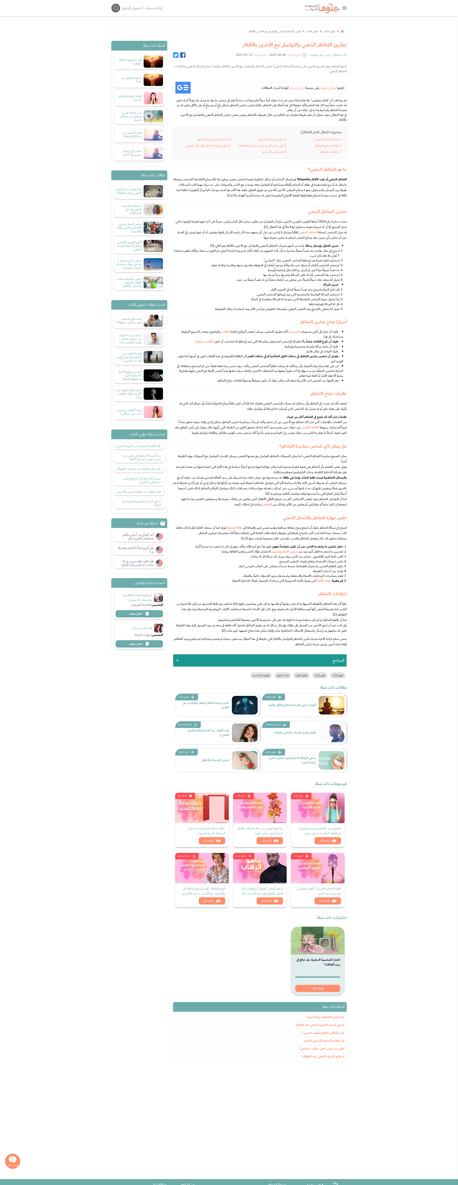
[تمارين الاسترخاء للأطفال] (245, 760)
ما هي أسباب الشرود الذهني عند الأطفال (319, 1025)
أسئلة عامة (182, 796)
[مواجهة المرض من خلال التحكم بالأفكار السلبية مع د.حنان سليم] (260, 808)
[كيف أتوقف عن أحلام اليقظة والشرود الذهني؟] (245, 732)
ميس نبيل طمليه (321, 54)
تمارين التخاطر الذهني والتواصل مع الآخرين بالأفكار (275, 31)
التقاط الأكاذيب (310, 427)
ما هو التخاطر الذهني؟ (325, 139)
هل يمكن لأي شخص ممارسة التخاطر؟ (260, 145)
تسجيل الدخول (132, 8)
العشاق (267, 504)
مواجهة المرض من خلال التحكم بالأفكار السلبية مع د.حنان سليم (260, 831)
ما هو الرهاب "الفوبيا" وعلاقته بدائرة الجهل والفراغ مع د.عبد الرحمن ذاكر (262, 891)
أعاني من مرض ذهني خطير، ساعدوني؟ (321, 1048)
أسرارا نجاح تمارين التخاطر (212, 139)
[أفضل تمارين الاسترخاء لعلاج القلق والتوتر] (331, 705)
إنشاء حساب (153, 8)
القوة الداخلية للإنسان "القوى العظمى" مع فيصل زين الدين (318, 891)
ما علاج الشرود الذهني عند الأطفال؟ (322, 1056)
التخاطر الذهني (308, 232)
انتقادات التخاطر (329, 152)
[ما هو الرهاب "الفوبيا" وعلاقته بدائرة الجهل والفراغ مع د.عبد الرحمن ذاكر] (260, 868)
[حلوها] (344, 8)
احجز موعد (136, 613)
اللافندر (225, 331)
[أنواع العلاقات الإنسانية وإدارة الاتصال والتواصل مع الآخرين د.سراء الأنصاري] (202, 868)
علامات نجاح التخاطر (326, 145)
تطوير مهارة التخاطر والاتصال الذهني (207, 145)
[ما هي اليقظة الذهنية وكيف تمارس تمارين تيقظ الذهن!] (331, 760)
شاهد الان (324, 840)
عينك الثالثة (324, 580)
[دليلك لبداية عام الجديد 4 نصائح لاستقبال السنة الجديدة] (202, 808)
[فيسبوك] (183, 55)
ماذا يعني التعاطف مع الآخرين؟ (325, 1017)
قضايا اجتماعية (185, 725)
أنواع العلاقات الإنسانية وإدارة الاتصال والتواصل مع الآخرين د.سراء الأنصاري (203, 891)
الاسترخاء (294, 331)
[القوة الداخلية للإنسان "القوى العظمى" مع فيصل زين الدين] (318, 868)
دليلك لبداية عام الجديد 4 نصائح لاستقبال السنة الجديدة (206, 831)
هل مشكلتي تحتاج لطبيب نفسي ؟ (323, 1033)
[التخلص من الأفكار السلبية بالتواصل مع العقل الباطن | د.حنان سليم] (318, 808)
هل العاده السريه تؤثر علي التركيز (324, 1040)
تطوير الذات (329, 31)
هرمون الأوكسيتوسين (285, 551)
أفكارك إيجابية (204, 341)
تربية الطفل (183, 752)
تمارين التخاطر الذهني (270, 139)
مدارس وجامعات (273, 725)
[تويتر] (176, 55)
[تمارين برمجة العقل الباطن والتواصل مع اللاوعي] (245, 705)
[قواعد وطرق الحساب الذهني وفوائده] (331, 732)
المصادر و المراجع (272, 152)
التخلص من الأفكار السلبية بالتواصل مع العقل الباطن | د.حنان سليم (320, 831)
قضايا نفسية (240, 856)
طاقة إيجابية (234, 527)
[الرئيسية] (342, 31)
